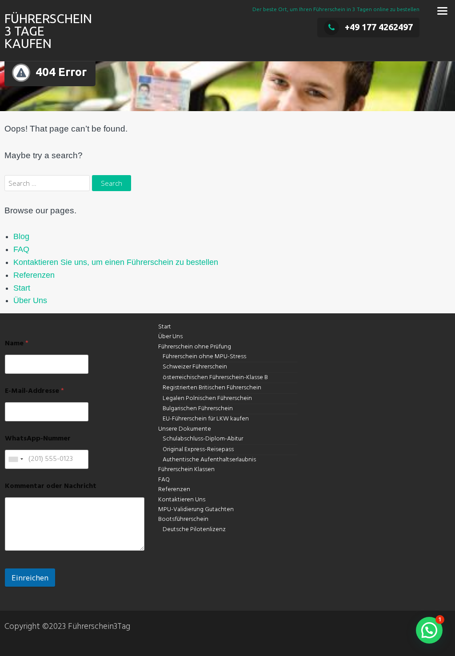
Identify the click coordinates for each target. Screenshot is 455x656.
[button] (429, 630)
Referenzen (34, 275)
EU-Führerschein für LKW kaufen (206, 419)
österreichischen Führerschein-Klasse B (215, 377)
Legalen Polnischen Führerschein (207, 398)
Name (16, 344)
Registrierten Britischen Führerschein (212, 388)
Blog (21, 236)
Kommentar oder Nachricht (50, 486)
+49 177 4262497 (379, 27)
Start (21, 288)
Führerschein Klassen (186, 469)
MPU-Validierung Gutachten (196, 509)
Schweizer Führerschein (195, 367)
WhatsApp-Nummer (38, 439)
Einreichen (30, 577)
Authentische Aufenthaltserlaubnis (209, 460)
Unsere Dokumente (184, 429)
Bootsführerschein (183, 519)
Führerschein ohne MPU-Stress (204, 357)
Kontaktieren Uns (181, 500)
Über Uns (30, 300)
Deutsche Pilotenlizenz (194, 529)
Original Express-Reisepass (198, 449)
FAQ (21, 249)
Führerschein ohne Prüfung (194, 347)
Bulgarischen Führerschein (198, 409)
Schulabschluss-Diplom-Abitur (203, 439)
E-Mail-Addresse (34, 391)
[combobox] (15, 459)
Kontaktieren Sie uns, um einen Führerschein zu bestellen (115, 262)
